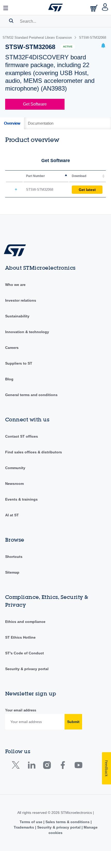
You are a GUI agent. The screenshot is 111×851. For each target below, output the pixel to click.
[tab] (12, 123)
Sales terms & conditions (67, 822)
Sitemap (12, 572)
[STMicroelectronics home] (55, 7)
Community (15, 468)
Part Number (35, 176)
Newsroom (14, 483)
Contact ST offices (21, 436)
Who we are (15, 285)
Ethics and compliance (25, 622)
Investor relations (20, 300)
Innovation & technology (27, 332)
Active (68, 46)
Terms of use (31, 822)
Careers (12, 348)
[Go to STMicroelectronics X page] (17, 766)
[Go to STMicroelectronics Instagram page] (47, 766)
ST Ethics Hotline (20, 637)
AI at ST (12, 515)
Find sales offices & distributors (33, 452)
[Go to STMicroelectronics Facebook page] (63, 766)
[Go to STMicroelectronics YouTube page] (78, 766)
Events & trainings (21, 499)
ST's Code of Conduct (24, 653)
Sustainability (17, 316)
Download (79, 176)
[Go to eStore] (94, 8)
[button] (6, 7)
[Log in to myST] (105, 7)
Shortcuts (13, 557)
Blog (9, 379)
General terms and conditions (31, 395)
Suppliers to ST (18, 363)
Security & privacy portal (27, 669)
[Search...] (11, 20)
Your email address (20, 710)
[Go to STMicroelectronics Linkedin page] (31, 766)
